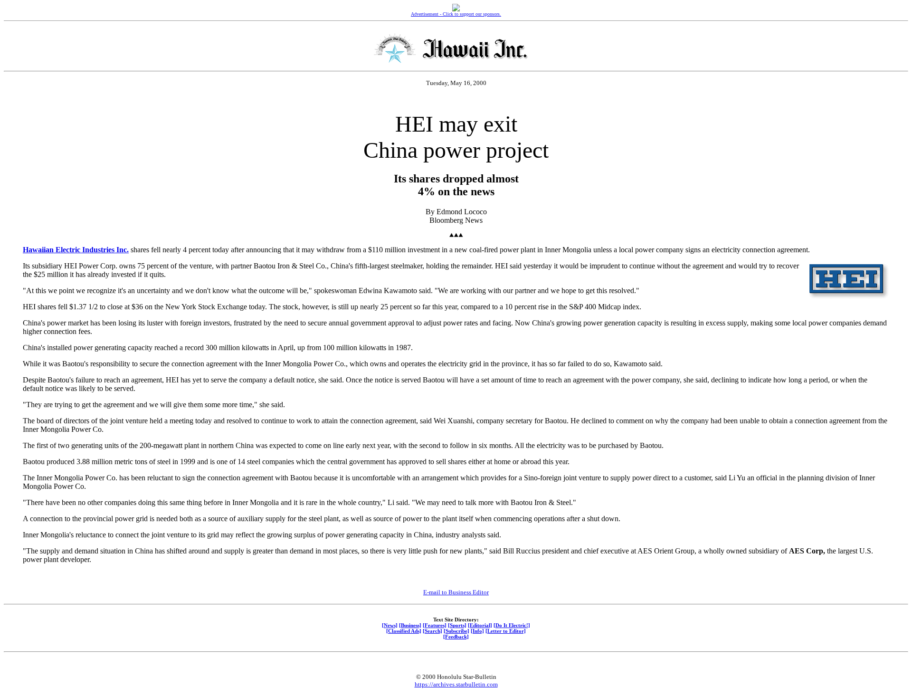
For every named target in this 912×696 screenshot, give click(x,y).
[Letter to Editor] (505, 631)
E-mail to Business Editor (456, 592)
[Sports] (457, 625)
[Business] (410, 625)
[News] (390, 625)
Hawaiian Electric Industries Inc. (76, 250)
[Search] (432, 631)
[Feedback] (456, 636)
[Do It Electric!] (512, 625)
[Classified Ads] (403, 631)
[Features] (434, 625)
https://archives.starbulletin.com (456, 684)
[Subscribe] (456, 631)
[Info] (477, 631)
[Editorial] (480, 625)
